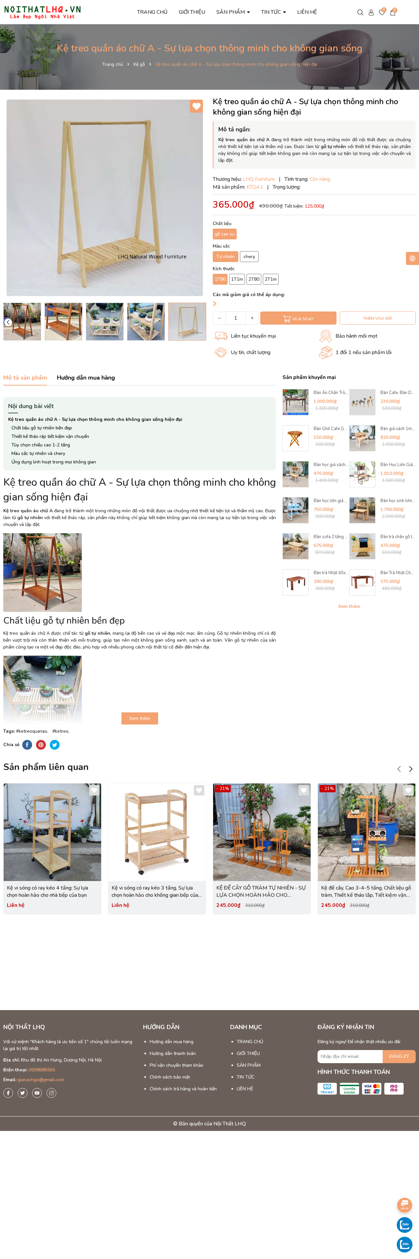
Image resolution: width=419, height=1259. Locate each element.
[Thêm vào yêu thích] (196, 106)
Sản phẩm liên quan (46, 767)
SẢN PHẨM (231, 12)
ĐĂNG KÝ (399, 1056)
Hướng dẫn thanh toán (173, 1053)
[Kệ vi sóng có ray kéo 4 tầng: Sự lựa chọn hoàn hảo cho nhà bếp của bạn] (52, 832)
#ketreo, (62, 731)
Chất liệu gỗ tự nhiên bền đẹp (41, 428)
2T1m (271, 279)
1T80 (220, 279)
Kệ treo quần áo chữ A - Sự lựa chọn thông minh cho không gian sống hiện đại (95, 419)
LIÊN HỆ (307, 12)
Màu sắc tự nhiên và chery (38, 453)
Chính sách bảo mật (170, 1077)
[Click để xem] (104, 197)
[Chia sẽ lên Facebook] (27, 744)
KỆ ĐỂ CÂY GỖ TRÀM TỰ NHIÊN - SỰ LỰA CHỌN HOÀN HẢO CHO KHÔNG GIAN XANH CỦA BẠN (261, 891)
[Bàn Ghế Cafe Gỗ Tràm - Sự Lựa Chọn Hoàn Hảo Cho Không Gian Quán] (295, 438)
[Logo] (42, 12)
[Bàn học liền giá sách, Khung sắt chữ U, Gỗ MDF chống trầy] (295, 510)
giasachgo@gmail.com (41, 1080)
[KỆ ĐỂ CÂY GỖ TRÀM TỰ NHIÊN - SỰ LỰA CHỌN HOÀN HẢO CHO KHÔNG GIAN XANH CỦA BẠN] (262, 832)
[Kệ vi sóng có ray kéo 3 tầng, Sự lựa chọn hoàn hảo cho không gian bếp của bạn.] (157, 832)
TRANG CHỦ (152, 12)
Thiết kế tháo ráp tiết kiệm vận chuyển (50, 436)
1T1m (237, 279)
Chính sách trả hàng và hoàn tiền (183, 1089)
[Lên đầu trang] (404, 1186)
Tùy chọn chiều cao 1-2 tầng (40, 445)
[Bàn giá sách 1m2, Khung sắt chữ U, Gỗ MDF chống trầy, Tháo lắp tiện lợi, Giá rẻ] (362, 438)
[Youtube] (37, 1093)
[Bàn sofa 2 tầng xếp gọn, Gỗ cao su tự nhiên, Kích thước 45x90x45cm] (295, 546)
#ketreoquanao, (33, 731)
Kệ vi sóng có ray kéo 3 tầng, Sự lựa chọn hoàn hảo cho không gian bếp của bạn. (155, 891)
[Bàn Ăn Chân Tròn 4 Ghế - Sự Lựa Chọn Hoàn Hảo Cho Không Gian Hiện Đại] (295, 402)
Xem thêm (349, 606)
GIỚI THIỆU (192, 12)
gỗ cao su (225, 234)
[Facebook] (8, 1093)
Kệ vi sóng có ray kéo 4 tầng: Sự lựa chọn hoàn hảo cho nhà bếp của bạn (47, 891)
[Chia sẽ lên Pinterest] (41, 744)
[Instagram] (51, 1093)
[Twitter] (22, 1093)
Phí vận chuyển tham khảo (176, 1065)
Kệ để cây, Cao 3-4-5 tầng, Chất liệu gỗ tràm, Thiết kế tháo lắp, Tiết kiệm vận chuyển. (366, 891)
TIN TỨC (271, 12)
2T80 (253, 279)
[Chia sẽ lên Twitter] (55, 744)
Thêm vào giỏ (377, 318)
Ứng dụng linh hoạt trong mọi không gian (53, 462)
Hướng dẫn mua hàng (171, 1042)
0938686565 (42, 1070)
